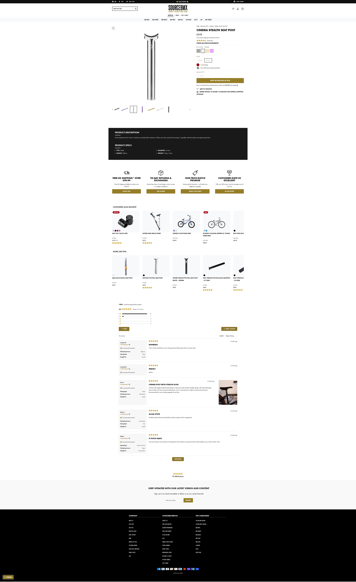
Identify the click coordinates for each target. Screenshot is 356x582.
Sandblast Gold (207, 51)
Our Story (131, 524)
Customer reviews (133, 545)
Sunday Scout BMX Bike (182, 233)
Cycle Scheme (165, 563)
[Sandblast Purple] (212, 52)
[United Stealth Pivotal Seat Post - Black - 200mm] (186, 266)
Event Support (132, 535)
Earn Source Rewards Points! (210, 68)
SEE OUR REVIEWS (229, 191)
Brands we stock (133, 542)
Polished (203, 51)
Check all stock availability (208, 43)
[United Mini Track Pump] (156, 221)
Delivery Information (167, 528)
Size (198, 56)
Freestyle (170, 15)
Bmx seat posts (205, 26)
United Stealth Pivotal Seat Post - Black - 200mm (185, 279)
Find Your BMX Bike (166, 524)
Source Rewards (166, 545)
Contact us (165, 521)
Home (198, 26)
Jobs (130, 556)
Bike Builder (208, 20)
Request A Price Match (195, 191)
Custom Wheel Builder (201, 524)
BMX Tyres (198, 538)
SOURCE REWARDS (240, 2)
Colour (203, 47)
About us (131, 521)
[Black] (199, 52)
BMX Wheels (164, 20)
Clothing (198, 545)
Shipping (205, 37)
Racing (177, 15)
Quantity (201, 72)
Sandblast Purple (212, 51)
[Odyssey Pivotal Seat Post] (156, 266)
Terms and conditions (134, 549)
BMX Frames (155, 20)
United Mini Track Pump (151, 233)
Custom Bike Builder (200, 521)
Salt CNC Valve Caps (120, 233)
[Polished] (203, 52)
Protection (198, 552)
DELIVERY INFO (126, 191)
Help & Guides (184, 15)
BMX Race (180, 20)
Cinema (211, 26)
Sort (222, 336)
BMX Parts (172, 20)
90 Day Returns (166, 535)
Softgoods (188, 20)
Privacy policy (132, 552)
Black (198, 51)
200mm (200, 60)
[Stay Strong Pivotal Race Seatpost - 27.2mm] (216, 266)
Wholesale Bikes (132, 531)
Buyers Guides (165, 549)
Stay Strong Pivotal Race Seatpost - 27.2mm (216, 279)
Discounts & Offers (167, 556)
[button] (135, 314)
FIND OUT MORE (161, 191)
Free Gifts (131, 528)
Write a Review (231, 329)
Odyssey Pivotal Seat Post (152, 278)
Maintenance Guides (167, 552)
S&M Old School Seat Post (122, 278)
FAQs (163, 538)
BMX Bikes (147, 20)
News (130, 538)
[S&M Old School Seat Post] (125, 266)
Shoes (197, 549)
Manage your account (167, 542)
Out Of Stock (204, 65)
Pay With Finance (166, 560)
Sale (201, 20)
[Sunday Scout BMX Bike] (186, 221)
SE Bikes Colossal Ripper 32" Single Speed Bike (216, 234)
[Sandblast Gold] (207, 52)
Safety (196, 20)
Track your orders (166, 531)
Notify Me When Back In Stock (220, 80)
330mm (208, 60)
